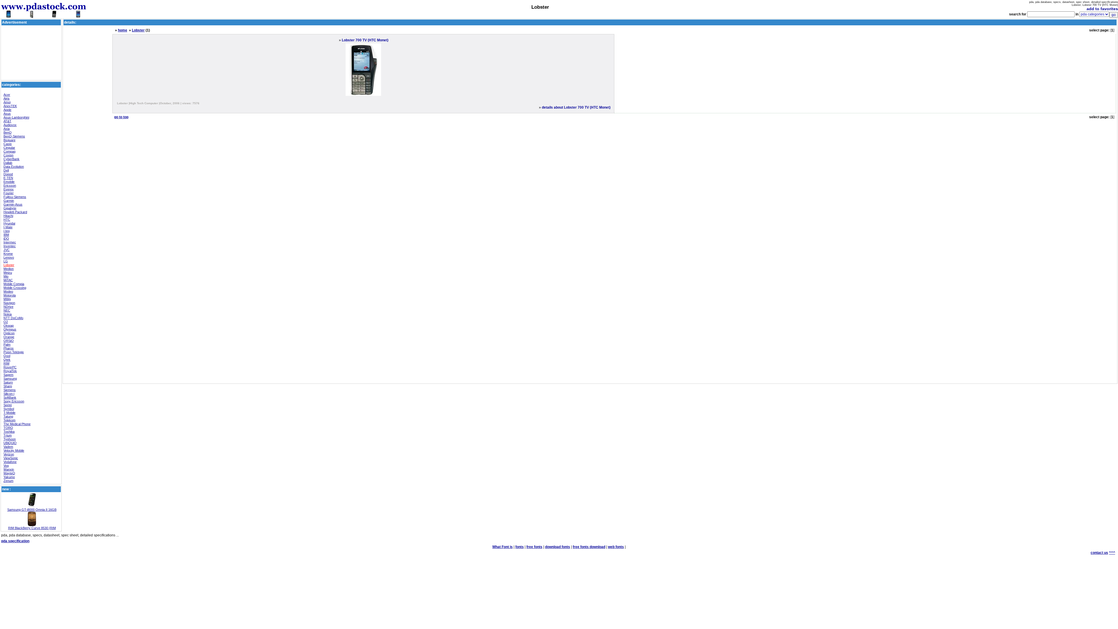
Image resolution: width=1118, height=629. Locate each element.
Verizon (8, 454)
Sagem (8, 375)
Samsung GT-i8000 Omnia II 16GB (31, 509)
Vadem (8, 446)
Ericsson (9, 185)
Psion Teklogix (13, 352)
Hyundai (9, 223)
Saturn (8, 382)
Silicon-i (8, 393)
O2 (5, 322)
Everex (8, 189)
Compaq (9, 151)
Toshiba (9, 431)
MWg (7, 299)
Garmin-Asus (12, 204)
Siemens (9, 390)
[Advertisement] (31, 39)
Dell (6, 170)
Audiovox (10, 125)
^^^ (1112, 553)
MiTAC (8, 280)
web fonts (616, 547)
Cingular (9, 147)
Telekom (9, 420)
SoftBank (9, 397)
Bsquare (9, 140)
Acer (6, 94)
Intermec (9, 242)
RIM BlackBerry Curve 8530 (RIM (32, 528)
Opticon (9, 333)
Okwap (8, 325)
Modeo (8, 291)
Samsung (10, 378)
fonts (519, 547)
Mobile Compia (13, 284)
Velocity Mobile (13, 450)
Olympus (9, 329)
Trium (7, 435)
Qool (6, 356)
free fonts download (589, 547)
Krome (8, 253)
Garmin (8, 200)
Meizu (7, 272)
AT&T (7, 121)
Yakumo (9, 477)
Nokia (7, 314)
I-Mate (8, 227)
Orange (8, 337)
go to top (121, 117)
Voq (6, 465)
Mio (5, 276)
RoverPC (10, 367)
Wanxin (8, 469)
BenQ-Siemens (14, 136)
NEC (6, 310)
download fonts (557, 547)
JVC (6, 250)
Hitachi (8, 216)
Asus (7, 113)
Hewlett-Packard (15, 212)
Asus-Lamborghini (16, 117)
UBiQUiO (10, 443)
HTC (6, 219)
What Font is (502, 547)
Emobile (9, 181)
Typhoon (9, 439)
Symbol (8, 409)
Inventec (9, 246)
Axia (6, 128)
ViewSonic (10, 458)
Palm (6, 344)
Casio (7, 144)
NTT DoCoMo (13, 318)
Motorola (9, 295)
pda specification (15, 541)
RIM (6, 363)
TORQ (8, 428)
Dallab (7, 163)
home (122, 30)
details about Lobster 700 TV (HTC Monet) (576, 107)
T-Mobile (9, 412)
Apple (7, 110)
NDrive (8, 306)
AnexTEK (10, 106)
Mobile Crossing (14, 287)
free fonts (534, 547)
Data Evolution (13, 166)
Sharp (7, 386)
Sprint (7, 405)
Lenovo (8, 257)
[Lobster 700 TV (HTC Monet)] (363, 95)
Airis (6, 98)
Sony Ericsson (13, 401)
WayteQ (9, 473)
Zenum (8, 481)
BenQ (7, 132)
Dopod (8, 174)
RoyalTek (10, 371)
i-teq (6, 231)
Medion (8, 269)
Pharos (8, 348)
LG (5, 261)
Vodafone (10, 462)
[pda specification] (43, 15)
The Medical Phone (17, 424)
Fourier (8, 193)
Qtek (6, 359)
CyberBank (11, 159)
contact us (1099, 553)
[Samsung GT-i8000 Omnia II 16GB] (32, 506)
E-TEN (8, 178)
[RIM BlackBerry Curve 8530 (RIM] (32, 525)
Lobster (8, 265)
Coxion (8, 155)
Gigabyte (9, 208)
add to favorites (1102, 8)
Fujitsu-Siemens (14, 197)
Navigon (9, 303)
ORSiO (8, 340)
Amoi (6, 102)
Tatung (8, 416)
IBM (6, 234)
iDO (6, 238)
